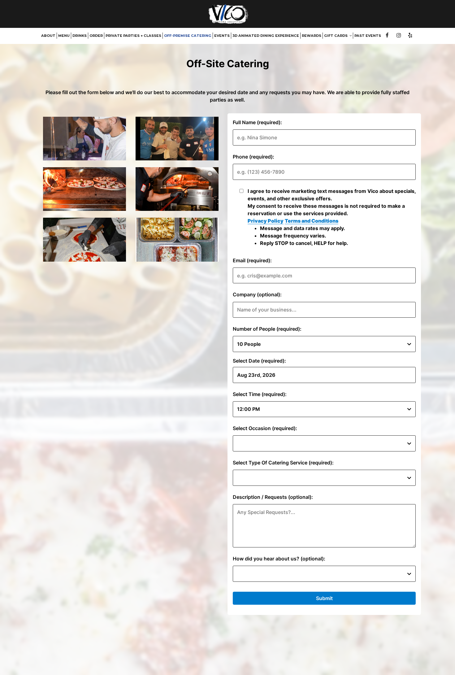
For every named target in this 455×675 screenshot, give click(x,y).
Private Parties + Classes (133, 35)
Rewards (311, 35)
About (48, 35)
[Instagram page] (399, 35)
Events (222, 35)
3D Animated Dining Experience (265, 35)
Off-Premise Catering (187, 35)
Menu (64, 35)
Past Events (367, 35)
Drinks (79, 35)
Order (96, 35)
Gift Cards (336, 35)
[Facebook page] (387, 35)
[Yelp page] (410, 35)
